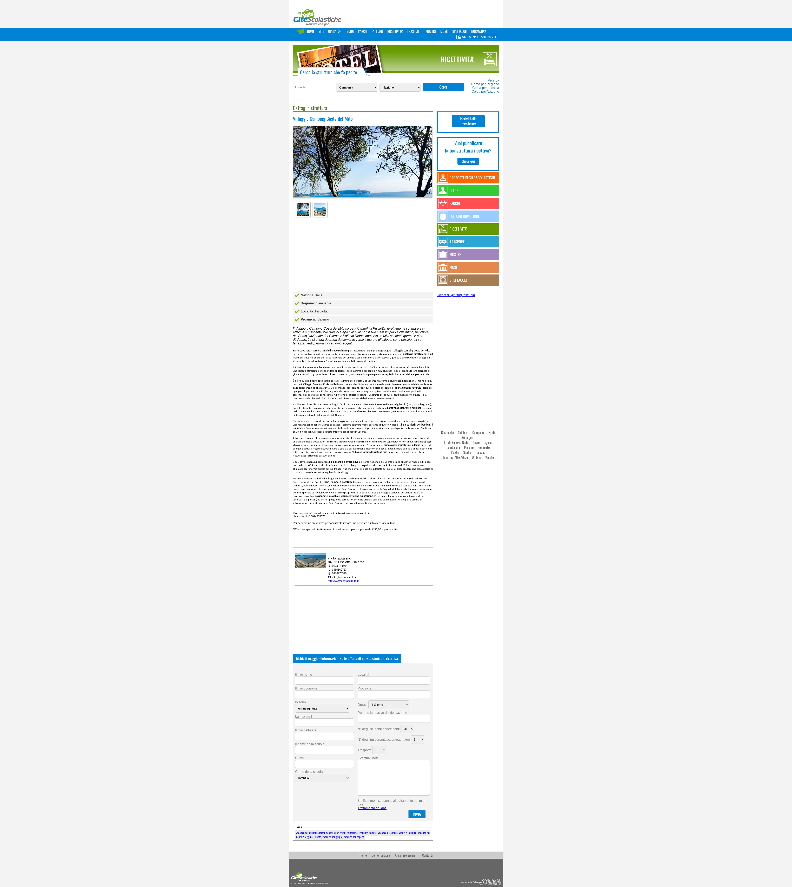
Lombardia (453, 447)
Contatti (427, 855)
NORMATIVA (478, 31)
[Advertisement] (363, 254)
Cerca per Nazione (485, 91)
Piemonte (484, 447)
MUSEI (444, 31)
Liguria (488, 442)
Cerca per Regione (485, 84)
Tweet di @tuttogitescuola (456, 295)
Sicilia (467, 452)
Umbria (476, 457)
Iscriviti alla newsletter (468, 121)
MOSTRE (431, 31)
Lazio (476, 442)
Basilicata (447, 432)
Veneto (489, 457)
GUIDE (350, 31)
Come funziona (381, 855)
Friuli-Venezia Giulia (456, 442)
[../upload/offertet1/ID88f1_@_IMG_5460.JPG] (362, 182)
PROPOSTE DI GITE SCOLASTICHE (472, 177)
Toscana (480, 452)
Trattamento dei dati (372, 808)
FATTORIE (377, 31)
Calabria (463, 432)
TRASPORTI (414, 31)
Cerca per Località (485, 88)
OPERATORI (335, 31)
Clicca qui (468, 161)
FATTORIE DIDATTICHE (465, 216)
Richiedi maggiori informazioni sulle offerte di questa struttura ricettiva (347, 658)
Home (363, 855)
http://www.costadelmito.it (343, 580)
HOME (310, 31)
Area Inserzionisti (406, 855)
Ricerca (493, 80)
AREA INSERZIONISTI (479, 37)
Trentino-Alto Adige (455, 457)
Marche (469, 447)
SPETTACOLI (459, 31)
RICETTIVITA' (395, 31)
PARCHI (363, 31)
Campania (478, 432)
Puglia (455, 452)
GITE (321, 31)
